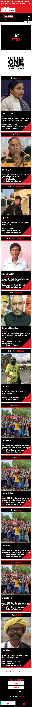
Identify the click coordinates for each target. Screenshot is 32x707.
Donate (12, 20)
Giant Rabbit (21, 696)
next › (25, 671)
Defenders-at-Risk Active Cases (24, 702)
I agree (4, 10)
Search (27, 20)
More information (5, 7)
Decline (11, 10)
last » (29, 671)
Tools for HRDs (5, 20)
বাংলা (30, 22)
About (20, 20)
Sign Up (16, 687)
